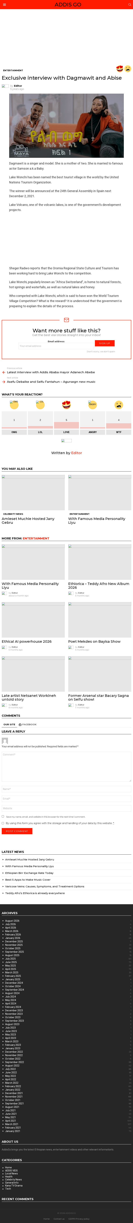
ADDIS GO (68, 4)
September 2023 (68, 1020)
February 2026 (68, 934)
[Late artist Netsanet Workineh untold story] (33, 674)
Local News (11, 1173)
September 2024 (68, 989)
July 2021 (68, 1110)
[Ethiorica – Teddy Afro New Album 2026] (99, 562)
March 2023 (68, 1041)
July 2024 (68, 996)
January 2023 (68, 1048)
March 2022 (68, 1082)
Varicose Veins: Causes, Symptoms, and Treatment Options (44, 886)
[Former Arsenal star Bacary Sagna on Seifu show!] (99, 674)
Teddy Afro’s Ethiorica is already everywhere (35, 893)
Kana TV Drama (14, 1185)
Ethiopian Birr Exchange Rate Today (29, 873)
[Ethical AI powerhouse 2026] (33, 620)
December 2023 (68, 1010)
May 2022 (68, 1076)
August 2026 (68, 920)
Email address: (56, 341)
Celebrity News (13, 514)
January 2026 (68, 938)
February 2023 (68, 1045)
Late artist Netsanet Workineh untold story (29, 697)
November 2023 (68, 1014)
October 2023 (68, 1017)
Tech (8, 1188)
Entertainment (80, 514)
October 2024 (68, 986)
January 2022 (68, 1089)
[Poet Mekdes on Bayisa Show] (99, 620)
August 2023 (68, 1024)
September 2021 (68, 1103)
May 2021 (68, 1117)
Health (8, 1176)
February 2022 (68, 1086)
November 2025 (68, 945)
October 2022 (68, 1058)
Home (8, 1167)
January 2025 (68, 979)
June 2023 (68, 1031)
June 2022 (68, 1072)
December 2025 (68, 941)
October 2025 (68, 948)
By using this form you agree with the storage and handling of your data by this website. (60, 823)
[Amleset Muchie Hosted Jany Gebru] (33, 492)
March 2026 (68, 931)
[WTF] (127, 68)
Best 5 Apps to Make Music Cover (28, 879)
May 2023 (68, 1034)
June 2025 (68, 962)
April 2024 (68, 1003)
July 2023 (68, 1027)
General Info (12, 1182)
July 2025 (68, 958)
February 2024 (68, 1007)
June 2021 (68, 1113)
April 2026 (68, 927)
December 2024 (68, 982)
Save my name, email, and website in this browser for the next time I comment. (45, 816)
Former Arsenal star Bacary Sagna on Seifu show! (98, 697)
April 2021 (68, 1120)
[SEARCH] (129, 4)
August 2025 (68, 955)
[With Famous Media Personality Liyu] (99, 492)
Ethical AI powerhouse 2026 (26, 641)
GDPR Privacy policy (79, 1218)
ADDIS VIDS (11, 1170)
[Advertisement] (66, 40)
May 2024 (68, 1000)
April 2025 (68, 969)
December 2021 (68, 1093)
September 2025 (68, 951)
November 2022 (68, 1055)
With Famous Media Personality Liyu (96, 521)
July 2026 (68, 924)
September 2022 (68, 1062)
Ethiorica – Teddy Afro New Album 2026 (98, 586)
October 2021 (68, 1100)
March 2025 (68, 972)
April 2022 (68, 1079)
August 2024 (68, 993)
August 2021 (68, 1107)
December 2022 (68, 1051)
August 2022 (68, 1065)
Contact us (59, 1218)
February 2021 (68, 1127)
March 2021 (68, 1124)
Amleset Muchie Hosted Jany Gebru (28, 521)
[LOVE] (119, 68)
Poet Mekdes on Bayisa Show (94, 641)
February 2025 (68, 976)
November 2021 (68, 1096)
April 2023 (68, 1038)
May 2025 (68, 965)
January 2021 (68, 1131)
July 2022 (68, 1069)
